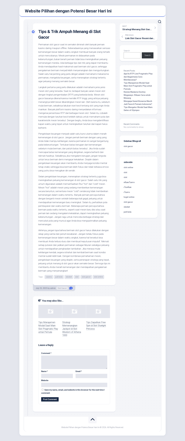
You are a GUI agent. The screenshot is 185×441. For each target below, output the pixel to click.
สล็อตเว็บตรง (129, 182)
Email (79, 371)
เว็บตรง (127, 192)
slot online (98, 277)
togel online (129, 197)
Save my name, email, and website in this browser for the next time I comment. (73, 391)
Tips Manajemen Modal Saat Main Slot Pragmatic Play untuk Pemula (138, 86)
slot (76, 277)
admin (53, 288)
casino (49, 277)
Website (44, 380)
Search (127, 51)
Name (44, 371)
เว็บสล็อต (127, 187)
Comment (46, 353)
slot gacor (86, 277)
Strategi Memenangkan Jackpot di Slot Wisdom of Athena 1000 (71, 328)
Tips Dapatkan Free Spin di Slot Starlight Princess (96, 325)
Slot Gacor (62, 288)
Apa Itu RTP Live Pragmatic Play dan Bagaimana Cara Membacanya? (138, 77)
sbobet (69, 277)
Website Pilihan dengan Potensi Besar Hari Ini (68, 11)
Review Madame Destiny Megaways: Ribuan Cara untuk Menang (137, 95)
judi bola (58, 277)
